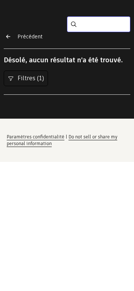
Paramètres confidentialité (35, 137)
